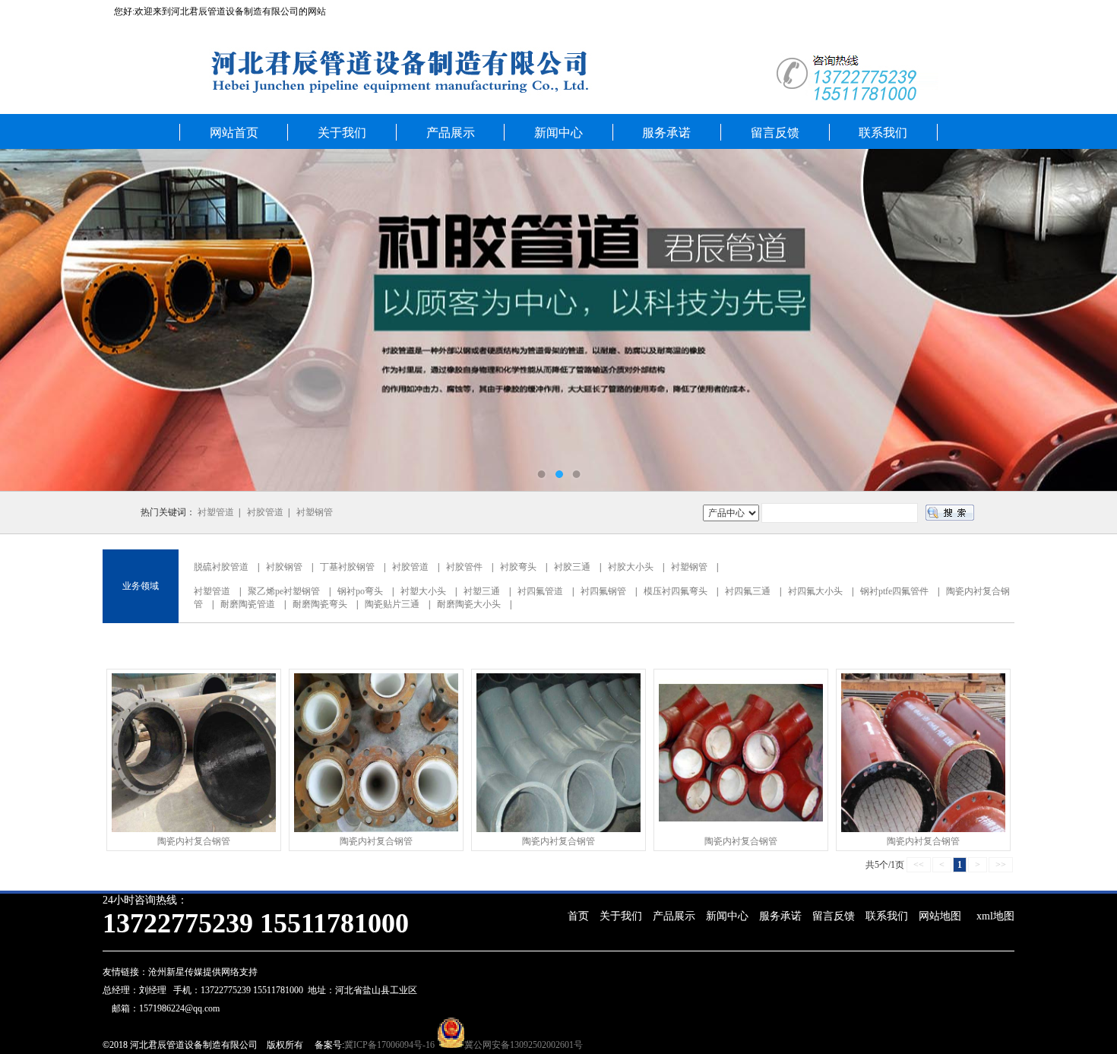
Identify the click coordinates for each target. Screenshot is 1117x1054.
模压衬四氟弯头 (675, 591)
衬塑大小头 (423, 591)
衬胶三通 (572, 567)
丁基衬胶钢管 (347, 567)
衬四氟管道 (540, 591)
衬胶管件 (464, 567)
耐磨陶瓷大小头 (469, 604)
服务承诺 (666, 132)
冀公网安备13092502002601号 (523, 1045)
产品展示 (450, 132)
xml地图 (995, 916)
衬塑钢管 (314, 512)
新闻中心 (558, 132)
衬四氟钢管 (603, 591)
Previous (26, 320)
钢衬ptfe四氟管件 (894, 591)
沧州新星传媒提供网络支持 (203, 972)
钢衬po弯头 (360, 591)
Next (1090, 320)
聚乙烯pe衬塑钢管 (284, 591)
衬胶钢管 (284, 567)
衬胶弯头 (518, 567)
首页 (578, 916)
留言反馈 (775, 132)
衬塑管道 (216, 512)
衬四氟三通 (748, 591)
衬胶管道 (265, 512)
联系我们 (883, 132)
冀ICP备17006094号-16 (389, 1045)
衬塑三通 (482, 591)
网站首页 (234, 132)
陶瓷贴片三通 (392, 604)
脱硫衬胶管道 (221, 567)
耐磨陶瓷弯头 (320, 604)
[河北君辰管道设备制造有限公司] (558, 320)
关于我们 (342, 132)
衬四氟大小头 (815, 591)
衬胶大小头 (630, 567)
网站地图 (940, 916)
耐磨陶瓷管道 (247, 604)
